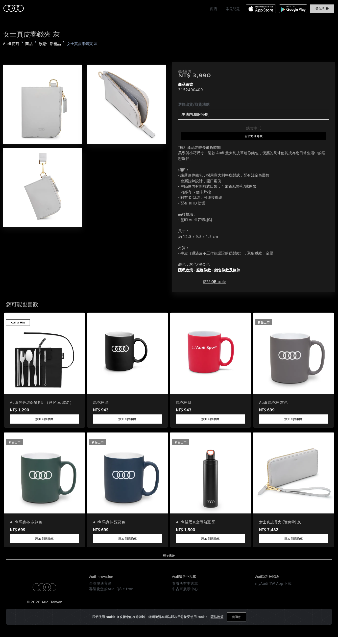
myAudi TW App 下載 (273, 583)
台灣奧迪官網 (100, 583)
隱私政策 (217, 617)
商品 (29, 43)
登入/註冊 (322, 8)
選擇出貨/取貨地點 (194, 104)
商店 (213, 9)
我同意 (236, 617)
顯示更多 (169, 555)
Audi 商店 (11, 43)
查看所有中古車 (185, 583)
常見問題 (233, 9)
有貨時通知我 (254, 136)
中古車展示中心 (185, 588)
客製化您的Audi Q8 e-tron (111, 588)
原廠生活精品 (50, 43)
